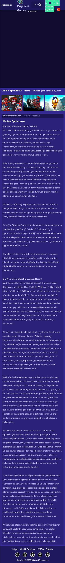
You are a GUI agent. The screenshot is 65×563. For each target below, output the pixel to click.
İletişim (14, 549)
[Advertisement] (33, 16)
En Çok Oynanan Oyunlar (52, 6)
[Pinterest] (17, 554)
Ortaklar (50, 549)
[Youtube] (25, 554)
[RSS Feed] (47, 554)
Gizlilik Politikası (27, 549)
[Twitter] (32, 554)
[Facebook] (40, 554)
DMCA (40, 549)
